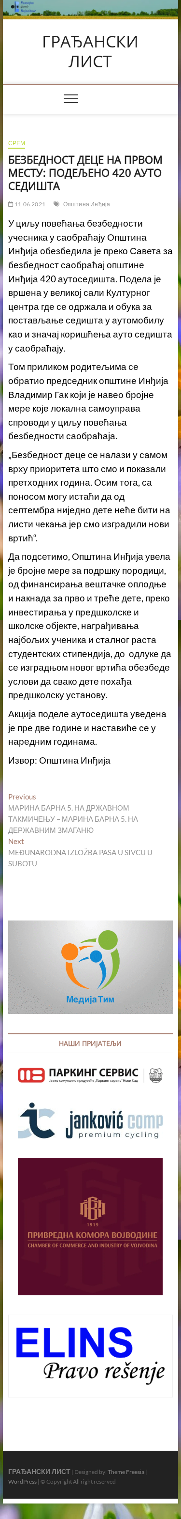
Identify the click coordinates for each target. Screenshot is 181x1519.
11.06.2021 (29, 204)
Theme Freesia (126, 1471)
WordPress (22, 1481)
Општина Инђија (87, 204)
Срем (17, 143)
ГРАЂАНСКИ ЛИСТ (90, 51)
